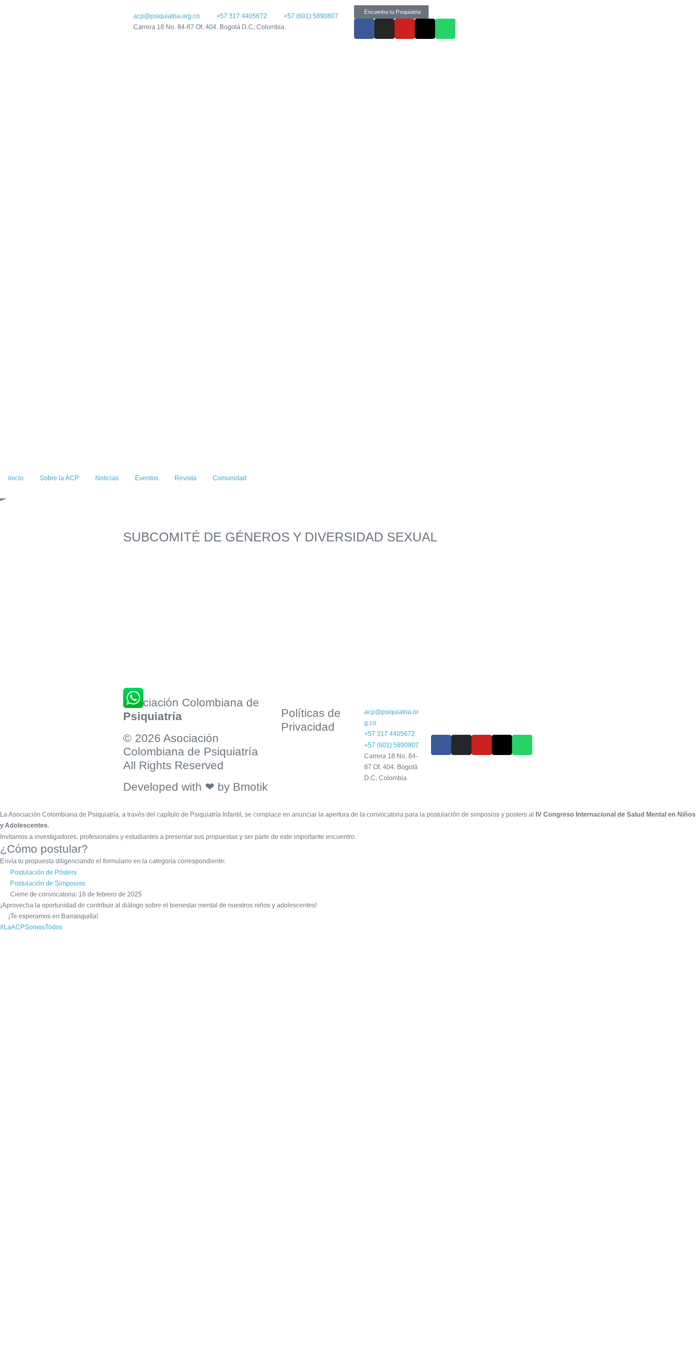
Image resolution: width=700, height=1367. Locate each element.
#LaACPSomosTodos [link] (31, 927)
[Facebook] (364, 29)
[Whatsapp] (445, 29)
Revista (185, 478)
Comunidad (229, 478)
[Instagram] (384, 29)
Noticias (107, 478)
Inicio (15, 478)
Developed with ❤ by (178, 787)
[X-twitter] (425, 29)
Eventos (146, 478)
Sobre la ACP (59, 478)
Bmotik (250, 787)
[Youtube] (405, 29)
